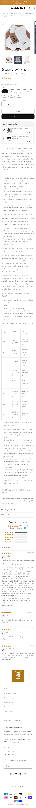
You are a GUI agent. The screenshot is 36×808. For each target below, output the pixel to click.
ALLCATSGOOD (15, 804)
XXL (11, 96)
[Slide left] (2, 60)
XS (12, 91)
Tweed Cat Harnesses (26, 13)
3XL (19, 96)
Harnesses (14, 13)
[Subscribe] (30, 766)
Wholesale (7, 716)
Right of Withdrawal (10, 693)
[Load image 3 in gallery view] (27, 60)
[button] (2, 8)
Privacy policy (8, 707)
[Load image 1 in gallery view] (9, 60)
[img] (6, 553)
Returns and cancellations (12, 720)
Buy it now (18, 117)
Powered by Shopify (23, 804)
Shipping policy (9, 698)
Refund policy (8, 702)
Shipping (4, 84)
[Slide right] (34, 60)
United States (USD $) (17, 787)
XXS (5, 91)
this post (11, 323)
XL (4, 96)
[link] (9, 130)
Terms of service (9, 711)
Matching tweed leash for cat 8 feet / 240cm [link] (22, 137)
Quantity (4, 100)
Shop (8, 13)
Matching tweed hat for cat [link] (20, 128)
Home (3, 13)
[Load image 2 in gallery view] (18, 60)
